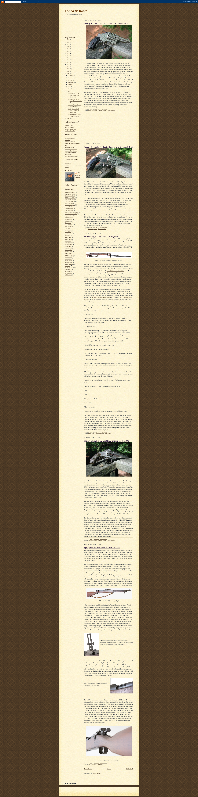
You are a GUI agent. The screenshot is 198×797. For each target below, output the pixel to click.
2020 (68, 46)
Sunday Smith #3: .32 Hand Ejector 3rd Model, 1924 (73, 95)
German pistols (69, 242)
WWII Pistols (68, 273)
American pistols (69, 201)
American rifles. (69, 203)
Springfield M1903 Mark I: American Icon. (74, 115)
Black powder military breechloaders (70, 153)
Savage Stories (68, 260)
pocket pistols (68, 251)
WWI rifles (67, 271)
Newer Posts (88, 769)
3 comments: (104, 109)
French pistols (68, 239)
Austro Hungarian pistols (71, 212)
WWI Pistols (68, 269)
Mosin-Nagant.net (69, 147)
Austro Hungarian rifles (71, 214)
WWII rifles (68, 275)
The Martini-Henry (70, 141)
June (69, 89)
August (70, 84)
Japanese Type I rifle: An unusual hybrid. (74, 105)
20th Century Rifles (70, 198)
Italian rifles (68, 248)
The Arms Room (76, 10)
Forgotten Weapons (70, 138)
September (71, 82)
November (71, 78)
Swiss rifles (67, 140)
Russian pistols (68, 257)
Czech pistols (68, 230)
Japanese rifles (68, 250)
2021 (68, 44)
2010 (68, 67)
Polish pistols (68, 253)
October (70, 80)
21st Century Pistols (70, 199)
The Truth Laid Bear (70, 131)
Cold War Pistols (69, 224)
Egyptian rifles (68, 233)
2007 (68, 73)
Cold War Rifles (69, 226)
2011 (68, 64)
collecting (67, 228)
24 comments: (104, 432)
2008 (68, 71)
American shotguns (70, 205)
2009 (68, 69)
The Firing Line (69, 125)
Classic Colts (68, 223)
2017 (68, 51)
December (71, 75)
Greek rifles (68, 246)
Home (109, 769)
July (69, 87)
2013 (68, 60)
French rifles (68, 241)
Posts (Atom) (96, 773)
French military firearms (71, 151)
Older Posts (129, 769)
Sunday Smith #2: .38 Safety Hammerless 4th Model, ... (75, 101)
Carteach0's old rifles (70, 129)
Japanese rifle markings (71, 149)
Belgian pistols (68, 215)
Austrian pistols (69, 210)
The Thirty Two (69, 268)
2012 (68, 62)
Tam (78, 172)
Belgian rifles (68, 217)
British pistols (68, 219)
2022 (68, 42)
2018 (68, 49)
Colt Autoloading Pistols (71, 156)
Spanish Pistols (68, 262)
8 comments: (103, 763)
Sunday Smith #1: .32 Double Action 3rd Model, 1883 (74, 110)
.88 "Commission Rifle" (115, 271)
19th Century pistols (70, 192)
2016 (68, 53)
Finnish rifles (68, 237)
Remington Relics (69, 255)
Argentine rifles (69, 208)
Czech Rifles (68, 232)
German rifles (68, 244)
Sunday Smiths (69, 264)
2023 (68, 40)
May (69, 91)
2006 (68, 118)
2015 (68, 55)
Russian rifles (68, 259)
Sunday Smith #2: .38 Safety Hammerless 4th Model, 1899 (108, 147)
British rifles (68, 221)
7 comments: (103, 539)
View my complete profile (77, 177)
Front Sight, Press (69, 127)
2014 (68, 58)
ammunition (68, 207)
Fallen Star (67, 235)
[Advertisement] (72, 27)
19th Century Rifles (70, 194)
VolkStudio (68, 163)
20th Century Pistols (70, 196)
